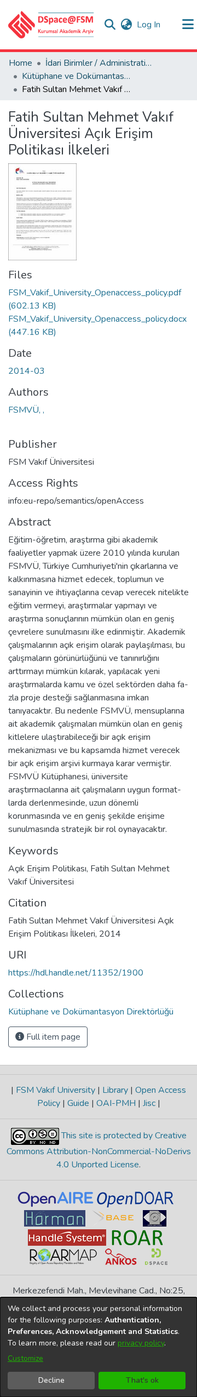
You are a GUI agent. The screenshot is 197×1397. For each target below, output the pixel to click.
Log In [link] (149, 25)
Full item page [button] (52, 1037)
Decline (51, 1380)
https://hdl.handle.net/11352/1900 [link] (75, 973)
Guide (78, 1103)
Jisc (149, 1103)
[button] (51, 24)
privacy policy (141, 1343)
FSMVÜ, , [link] (26, 410)
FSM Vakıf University (55, 1090)
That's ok (142, 1380)
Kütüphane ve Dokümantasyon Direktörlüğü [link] (76, 76)
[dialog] (98, 1347)
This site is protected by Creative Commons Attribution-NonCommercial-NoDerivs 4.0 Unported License (99, 1150)
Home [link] (20, 63)
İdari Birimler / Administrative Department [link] (100, 63)
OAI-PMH (116, 1103)
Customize (25, 1358)
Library (115, 1090)
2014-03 (26, 371)
